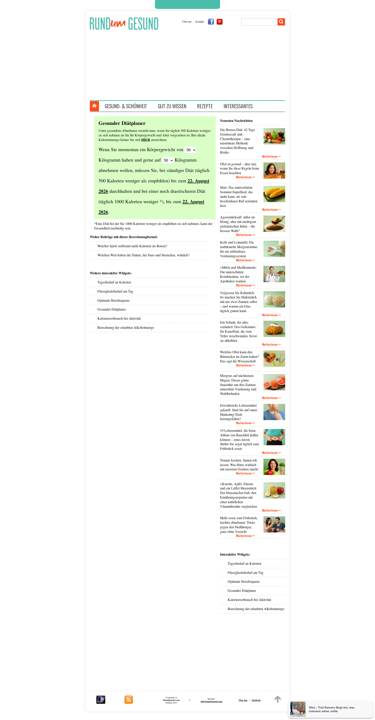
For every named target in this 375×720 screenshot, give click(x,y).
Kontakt (200, 21)
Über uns (187, 21)
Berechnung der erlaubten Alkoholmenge (256, 608)
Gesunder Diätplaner (242, 590)
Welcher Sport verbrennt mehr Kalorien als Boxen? (132, 246)
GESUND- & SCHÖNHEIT (126, 106)
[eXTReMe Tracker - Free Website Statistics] (100, 702)
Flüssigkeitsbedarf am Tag (245, 572)
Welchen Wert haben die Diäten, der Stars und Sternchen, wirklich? (143, 255)
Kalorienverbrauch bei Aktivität (249, 599)
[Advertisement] (189, 65)
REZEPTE (205, 106)
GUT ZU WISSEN (172, 106)
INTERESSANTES (238, 106)
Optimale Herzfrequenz (244, 581)
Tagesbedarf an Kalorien (244, 563)
